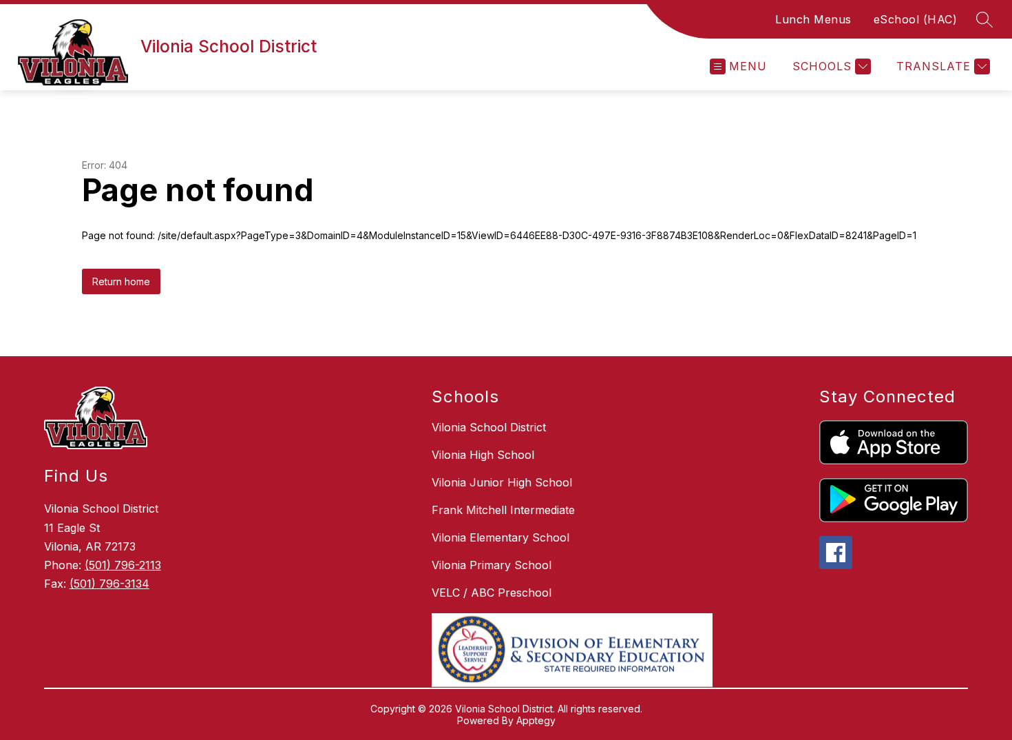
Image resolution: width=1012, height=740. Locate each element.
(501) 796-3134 (109, 583)
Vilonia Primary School (491, 565)
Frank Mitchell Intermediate (503, 510)
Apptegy (536, 720)
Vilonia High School (483, 455)
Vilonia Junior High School (502, 482)
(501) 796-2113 (123, 565)
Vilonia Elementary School (500, 537)
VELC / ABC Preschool (491, 592)
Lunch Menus (813, 19)
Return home (121, 281)
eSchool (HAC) (916, 19)
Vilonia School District (489, 427)
